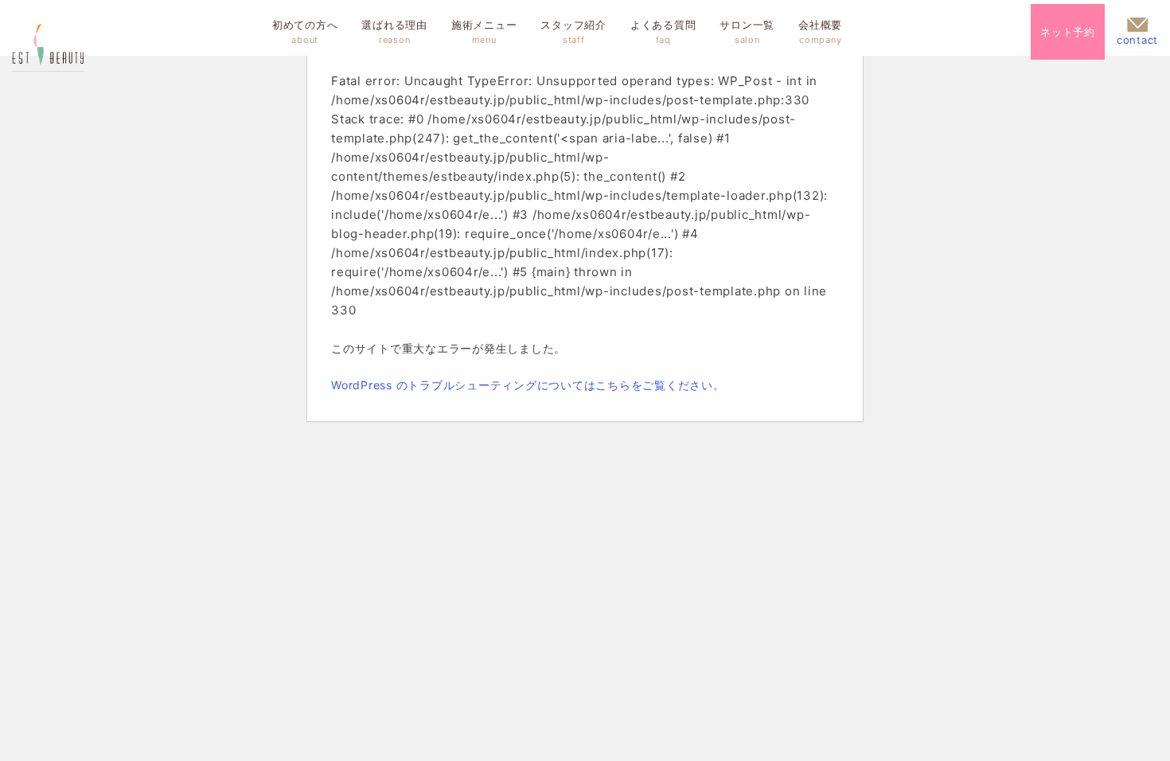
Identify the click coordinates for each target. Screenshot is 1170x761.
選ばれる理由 (394, 31)
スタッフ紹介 (573, 31)
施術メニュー (484, 31)
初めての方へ (305, 31)
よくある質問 (663, 31)
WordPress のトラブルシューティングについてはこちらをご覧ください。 (528, 385)
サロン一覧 (747, 31)
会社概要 (820, 31)
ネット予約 (1067, 31)
